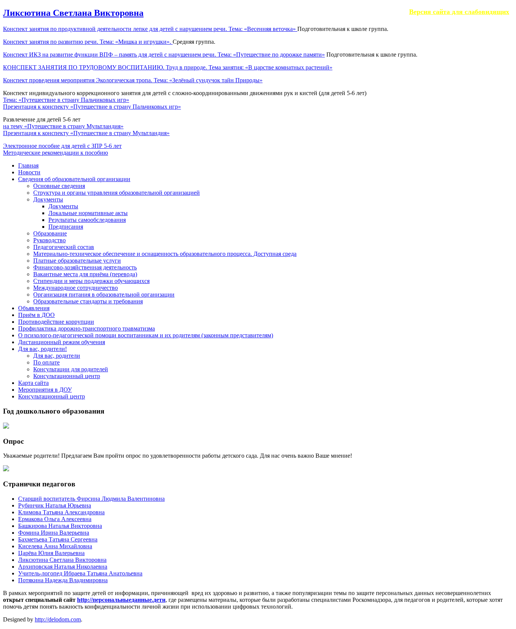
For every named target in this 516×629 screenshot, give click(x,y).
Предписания (65, 226)
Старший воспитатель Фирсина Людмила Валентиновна (91, 498)
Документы (48, 199)
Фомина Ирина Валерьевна (53, 532)
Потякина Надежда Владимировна (63, 580)
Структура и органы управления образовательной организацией (116, 192)
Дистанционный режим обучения (61, 342)
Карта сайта (33, 383)
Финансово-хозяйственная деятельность (85, 267)
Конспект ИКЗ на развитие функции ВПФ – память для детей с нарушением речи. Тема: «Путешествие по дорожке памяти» (164, 54)
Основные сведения (59, 186)
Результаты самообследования (87, 220)
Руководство (49, 240)
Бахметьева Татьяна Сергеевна (57, 539)
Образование (50, 233)
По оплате (46, 362)
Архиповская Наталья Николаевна (62, 566)
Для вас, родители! (42, 349)
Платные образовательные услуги (77, 260)
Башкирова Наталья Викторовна (60, 526)
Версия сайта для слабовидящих (459, 11)
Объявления (33, 308)
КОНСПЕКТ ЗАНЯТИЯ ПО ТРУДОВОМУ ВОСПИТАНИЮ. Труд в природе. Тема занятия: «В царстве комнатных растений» (167, 67)
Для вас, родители (56, 355)
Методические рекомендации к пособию (55, 152)
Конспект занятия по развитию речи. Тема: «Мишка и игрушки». (88, 41)
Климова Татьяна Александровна (61, 512)
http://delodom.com (58, 619)
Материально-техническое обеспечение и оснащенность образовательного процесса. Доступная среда (165, 254)
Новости (29, 172)
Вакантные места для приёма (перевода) (85, 274)
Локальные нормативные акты (88, 213)
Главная (28, 165)
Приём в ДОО (36, 315)
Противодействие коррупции (56, 321)
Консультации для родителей (70, 369)
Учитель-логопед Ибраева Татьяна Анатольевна (80, 573)
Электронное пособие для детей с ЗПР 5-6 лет (62, 146)
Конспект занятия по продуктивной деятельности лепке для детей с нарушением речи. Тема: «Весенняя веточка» (150, 29)
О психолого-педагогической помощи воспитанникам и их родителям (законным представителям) (145, 335)
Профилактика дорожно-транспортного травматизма (86, 328)
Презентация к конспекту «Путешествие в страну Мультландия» (86, 133)
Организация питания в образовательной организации (104, 294)
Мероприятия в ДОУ (45, 389)
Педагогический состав (63, 247)
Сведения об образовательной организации (74, 179)
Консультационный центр (66, 376)
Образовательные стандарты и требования (88, 301)
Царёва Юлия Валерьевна (51, 553)
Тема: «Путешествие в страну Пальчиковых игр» (66, 100)
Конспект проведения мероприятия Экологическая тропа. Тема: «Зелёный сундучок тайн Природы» (133, 80)
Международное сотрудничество (75, 288)
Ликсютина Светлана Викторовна (73, 13)
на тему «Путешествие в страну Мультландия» (63, 126)
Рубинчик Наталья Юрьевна (54, 505)
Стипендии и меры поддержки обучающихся (91, 281)
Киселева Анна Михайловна (55, 546)
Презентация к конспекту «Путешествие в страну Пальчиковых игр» (92, 106)
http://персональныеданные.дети (121, 600)
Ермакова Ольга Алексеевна (54, 519)
